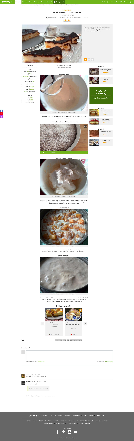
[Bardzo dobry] (68, 20)
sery (61, 340)
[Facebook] (1, 111)
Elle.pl (76, 420)
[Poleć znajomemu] (89, 59)
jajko (57, 340)
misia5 (27, 374)
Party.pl (56, 420)
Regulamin (68, 415)
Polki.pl (35, 420)
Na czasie (49, 2)
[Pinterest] (1, 113)
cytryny (32, 86)
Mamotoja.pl (42, 420)
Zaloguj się (119, 2)
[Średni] (65, 20)
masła (31, 79)
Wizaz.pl (29, 420)
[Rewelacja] (70, 20)
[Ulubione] (61, 310)
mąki (33, 81)
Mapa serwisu (76, 415)
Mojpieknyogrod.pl (71, 423)
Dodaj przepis (60, 2)
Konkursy (36, 2)
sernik (75, 340)
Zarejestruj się (128, 2)
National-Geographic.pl (86, 420)
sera (28, 71)
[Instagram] (1, 116)
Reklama (91, 415)
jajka (71, 340)
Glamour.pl (97, 420)
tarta (64, 340)
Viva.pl (49, 420)
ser (68, 340)
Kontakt (84, 415)
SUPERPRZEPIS (67, 10)
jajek (30, 73)
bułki (30, 89)
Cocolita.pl (88, 423)
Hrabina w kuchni (30, 381)
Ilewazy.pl (70, 420)
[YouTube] (76, 431)
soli (32, 88)
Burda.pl (81, 423)
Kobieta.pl (105, 420)
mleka (31, 99)
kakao (31, 100)
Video (30, 2)
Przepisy (18, 2)
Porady (24, 2)
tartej (32, 89)
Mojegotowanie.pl (48, 423)
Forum (43, 2)
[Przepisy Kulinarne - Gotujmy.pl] (7, 1)
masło (25, 91)
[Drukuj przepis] (92, 59)
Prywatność (53, 415)
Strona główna (24, 4)
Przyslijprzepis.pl (60, 423)
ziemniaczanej (30, 83)
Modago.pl (63, 420)
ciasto (80, 340)
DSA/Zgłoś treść (99, 415)
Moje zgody (44, 415)
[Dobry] (67, 20)
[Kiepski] (64, 20)
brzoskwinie (26, 76)
